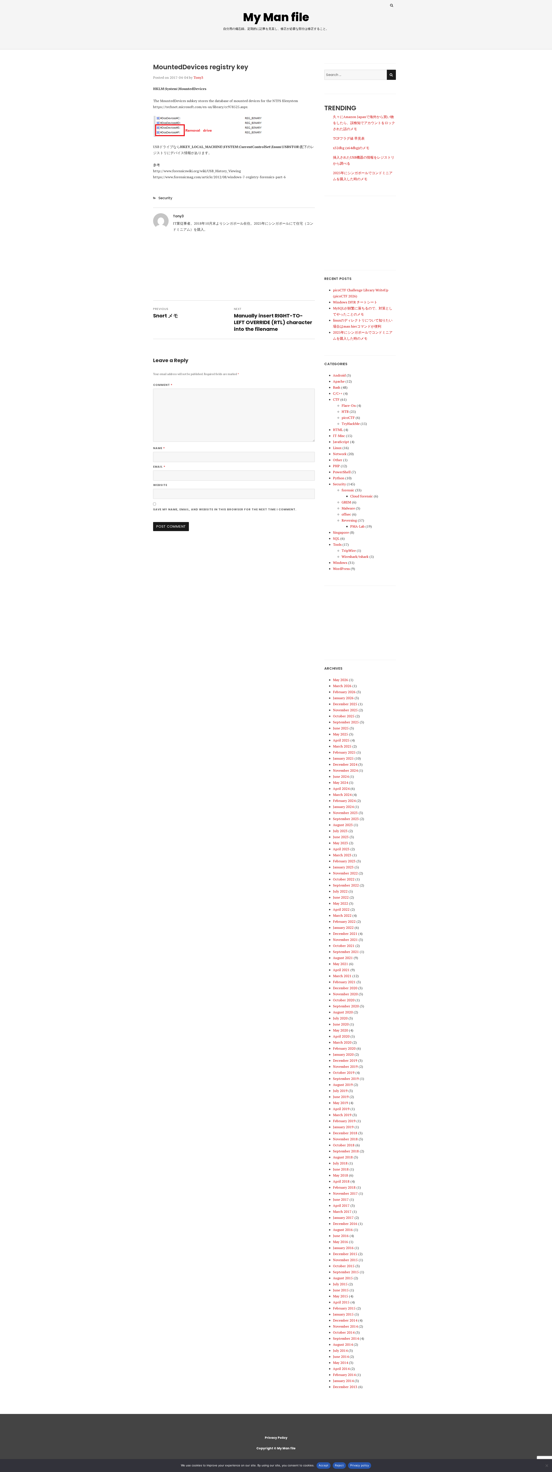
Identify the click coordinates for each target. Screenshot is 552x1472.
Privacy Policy (276, 1438)
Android (339, 375)
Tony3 (198, 77)
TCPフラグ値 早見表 (349, 138)
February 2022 (344, 921)
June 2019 (341, 1096)
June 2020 (341, 1024)
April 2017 (341, 1205)
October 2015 (343, 1266)
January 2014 (343, 1380)
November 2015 (345, 1259)
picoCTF (348, 417)
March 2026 (342, 685)
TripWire (349, 550)
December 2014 (345, 1320)
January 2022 (343, 927)
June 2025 (341, 728)
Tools (337, 544)
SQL (336, 538)
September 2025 (346, 722)
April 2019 (341, 1108)
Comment (162, 385)
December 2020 (345, 988)
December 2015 (345, 1253)
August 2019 (343, 1084)
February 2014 (344, 1374)
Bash (336, 387)
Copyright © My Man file (276, 1448)
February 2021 (344, 982)
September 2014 (346, 1338)
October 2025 (343, 716)
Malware (348, 508)
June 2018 (341, 1169)
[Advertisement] (234, 270)
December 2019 (345, 1060)
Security (165, 198)
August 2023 (343, 824)
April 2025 (341, 740)
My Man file (276, 17)
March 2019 (342, 1114)
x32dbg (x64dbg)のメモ (351, 147)
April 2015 (341, 1302)
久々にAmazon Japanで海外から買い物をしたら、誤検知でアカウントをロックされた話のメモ (364, 122)
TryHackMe (351, 423)
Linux (337, 447)
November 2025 (345, 710)
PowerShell (342, 472)
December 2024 (345, 764)
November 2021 (345, 939)
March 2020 (342, 1042)
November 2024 (345, 770)
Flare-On (349, 405)
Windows (340, 562)
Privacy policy (359, 1465)
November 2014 (345, 1326)
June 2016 (341, 1235)
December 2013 (345, 1386)
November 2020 (345, 994)
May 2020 (340, 1030)
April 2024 (341, 788)
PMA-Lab (357, 526)
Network (340, 453)
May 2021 (340, 963)
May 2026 (340, 679)
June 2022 (341, 897)
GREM (346, 502)
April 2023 (341, 849)
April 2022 (341, 909)
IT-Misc (339, 435)
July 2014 (340, 1350)
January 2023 (343, 867)
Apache (339, 381)
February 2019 (344, 1121)
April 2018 (341, 1181)
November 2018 (345, 1139)
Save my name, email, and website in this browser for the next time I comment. (224, 509)
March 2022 (342, 915)
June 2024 (341, 776)
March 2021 (342, 975)
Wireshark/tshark (355, 556)
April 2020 (341, 1036)
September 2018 (346, 1151)
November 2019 (345, 1066)
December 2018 (345, 1133)
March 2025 (342, 746)
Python (338, 478)
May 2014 (340, 1362)
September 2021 (346, 951)
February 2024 (344, 800)
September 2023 (346, 818)
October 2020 (343, 1000)
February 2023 (344, 861)
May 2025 (340, 734)
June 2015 (341, 1290)
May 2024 (340, 782)
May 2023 (340, 843)
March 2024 (342, 794)
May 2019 (340, 1102)
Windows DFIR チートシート (355, 302)
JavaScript (341, 441)
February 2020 (344, 1048)
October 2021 (343, 945)
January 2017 (343, 1217)
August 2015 (343, 1278)
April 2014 (341, 1368)
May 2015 (340, 1296)
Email (159, 466)
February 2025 (344, 752)
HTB (345, 411)
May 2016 (340, 1241)
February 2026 (344, 691)
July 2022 (340, 891)
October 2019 (343, 1072)
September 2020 (346, 1006)
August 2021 (343, 957)
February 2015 (344, 1308)
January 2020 (343, 1054)
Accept (324, 1465)
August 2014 (343, 1344)
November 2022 (345, 873)
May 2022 (340, 903)
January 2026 (343, 698)
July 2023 (340, 830)
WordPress (341, 568)
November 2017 (345, 1193)
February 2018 (344, 1187)
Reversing (349, 520)
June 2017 (341, 1199)
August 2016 (343, 1229)
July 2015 (340, 1284)
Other (337, 460)
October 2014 (343, 1332)
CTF (336, 399)
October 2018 (343, 1145)
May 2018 (340, 1175)
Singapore (341, 532)
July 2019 (340, 1090)
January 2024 (343, 806)
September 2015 (346, 1272)
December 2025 (345, 704)
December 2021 (345, 933)
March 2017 (342, 1211)
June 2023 (341, 837)
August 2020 (343, 1012)
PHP (336, 466)
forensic (348, 490)
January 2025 (343, 758)
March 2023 (342, 855)
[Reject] (546, 1465)
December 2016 (345, 1223)
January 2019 (343, 1127)
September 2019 (346, 1078)
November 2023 (345, 812)
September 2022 (346, 885)
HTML (338, 429)
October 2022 (343, 879)
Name (159, 448)
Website (160, 485)
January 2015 (343, 1314)
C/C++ (337, 393)
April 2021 (341, 969)
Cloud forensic (361, 496)
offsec (346, 514)
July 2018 (340, 1163)
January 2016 (343, 1247)
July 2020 (340, 1018)
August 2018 (343, 1157)
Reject (339, 1465)
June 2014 (341, 1356)
